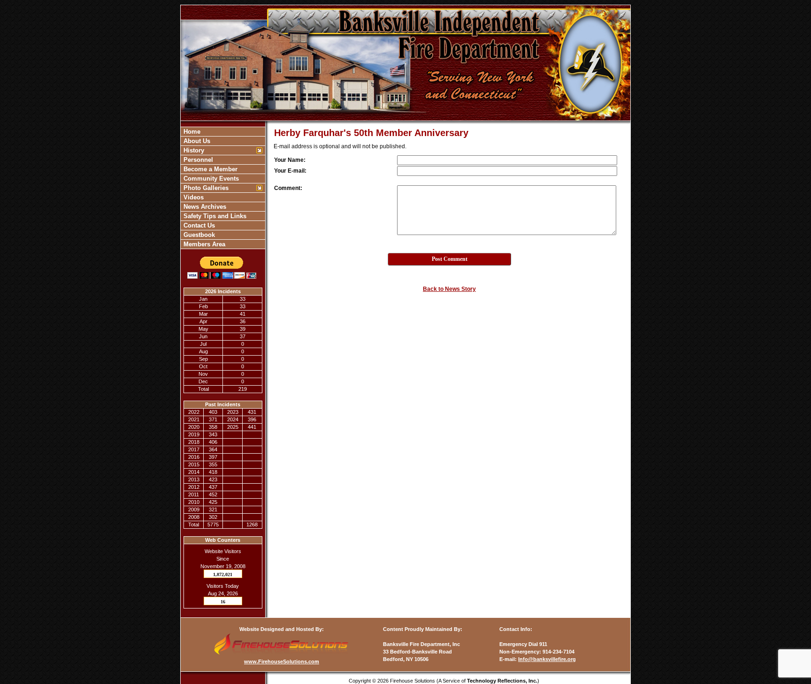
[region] (223, 188)
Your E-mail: (290, 170)
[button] (218, 150)
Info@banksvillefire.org (547, 659)
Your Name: (290, 160)
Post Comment (449, 259)
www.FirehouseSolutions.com (281, 661)
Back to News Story (449, 289)
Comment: (288, 188)
